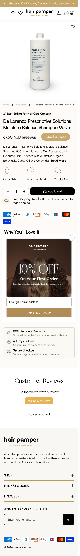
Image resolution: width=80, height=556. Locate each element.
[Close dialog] (71, 238)
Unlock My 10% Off (39, 312)
